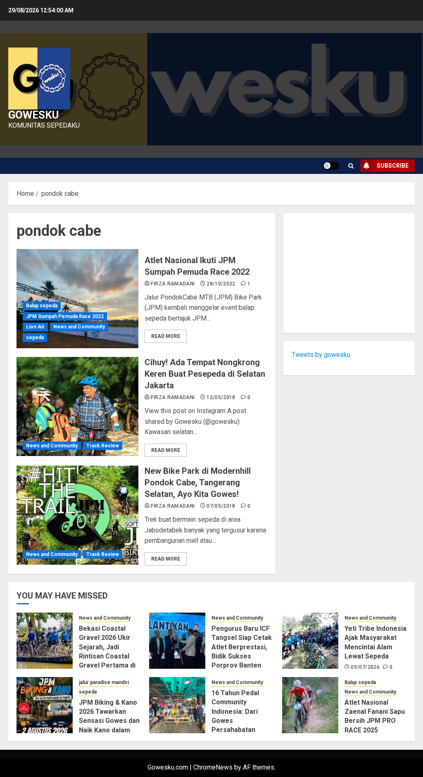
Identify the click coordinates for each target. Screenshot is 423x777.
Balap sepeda (41, 306)
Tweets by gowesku (321, 355)
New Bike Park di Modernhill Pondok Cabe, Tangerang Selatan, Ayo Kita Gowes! (198, 482)
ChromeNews (213, 767)
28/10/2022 (221, 284)
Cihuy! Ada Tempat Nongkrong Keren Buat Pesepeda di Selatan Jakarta (205, 373)
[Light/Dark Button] (331, 166)
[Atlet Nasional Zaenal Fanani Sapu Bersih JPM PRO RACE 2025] (310, 705)
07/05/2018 (221, 506)
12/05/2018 (221, 397)
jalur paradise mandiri (104, 682)
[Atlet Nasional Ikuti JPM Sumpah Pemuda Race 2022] (77, 298)
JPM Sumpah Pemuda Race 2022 (65, 316)
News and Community (79, 327)
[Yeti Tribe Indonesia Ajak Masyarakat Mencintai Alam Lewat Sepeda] (310, 641)
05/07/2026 (365, 667)
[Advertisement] (349, 273)
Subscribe (393, 165)
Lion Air (35, 327)
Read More (165, 336)
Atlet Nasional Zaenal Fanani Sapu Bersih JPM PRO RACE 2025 (375, 716)
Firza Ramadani (173, 284)
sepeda (35, 337)
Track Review (102, 446)
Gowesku (33, 115)
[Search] (351, 166)
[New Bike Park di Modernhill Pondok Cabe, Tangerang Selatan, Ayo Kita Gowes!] (77, 515)
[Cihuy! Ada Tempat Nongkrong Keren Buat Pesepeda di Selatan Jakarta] (77, 406)
